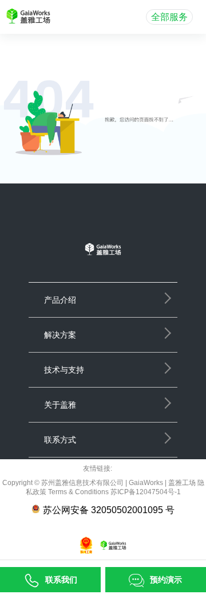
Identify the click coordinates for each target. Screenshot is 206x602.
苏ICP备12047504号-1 (145, 492)
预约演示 (166, 579)
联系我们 (61, 579)
